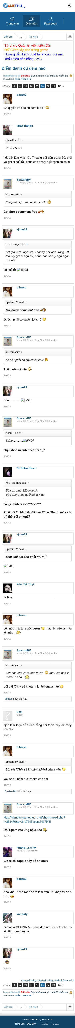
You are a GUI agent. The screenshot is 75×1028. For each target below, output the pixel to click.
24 (31, 86)
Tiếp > (61, 86)
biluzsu (9, 698)
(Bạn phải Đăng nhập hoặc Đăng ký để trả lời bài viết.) (47, 980)
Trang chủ (12, 23)
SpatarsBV (10, 791)
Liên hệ (44, 1024)
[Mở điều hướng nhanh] (69, 36)
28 (53, 86)
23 (25, 86)
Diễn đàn (31, 23)
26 (42, 86)
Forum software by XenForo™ (37, 1019)
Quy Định (31, 1024)
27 (48, 86)
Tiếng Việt (19, 1024)
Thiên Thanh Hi (23, 79)
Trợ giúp (54, 1024)
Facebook (50, 23)
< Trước (6, 86)
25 (37, 86)
